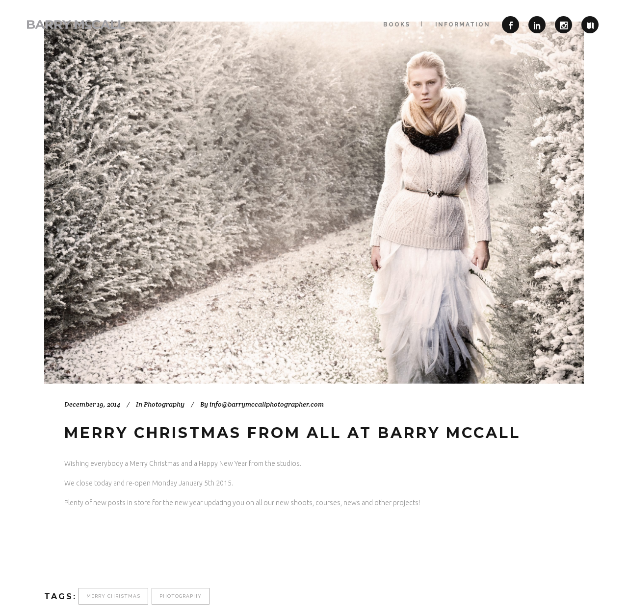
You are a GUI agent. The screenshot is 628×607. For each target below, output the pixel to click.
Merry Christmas (113, 596)
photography (180, 596)
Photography (164, 404)
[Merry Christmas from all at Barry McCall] (314, 203)
